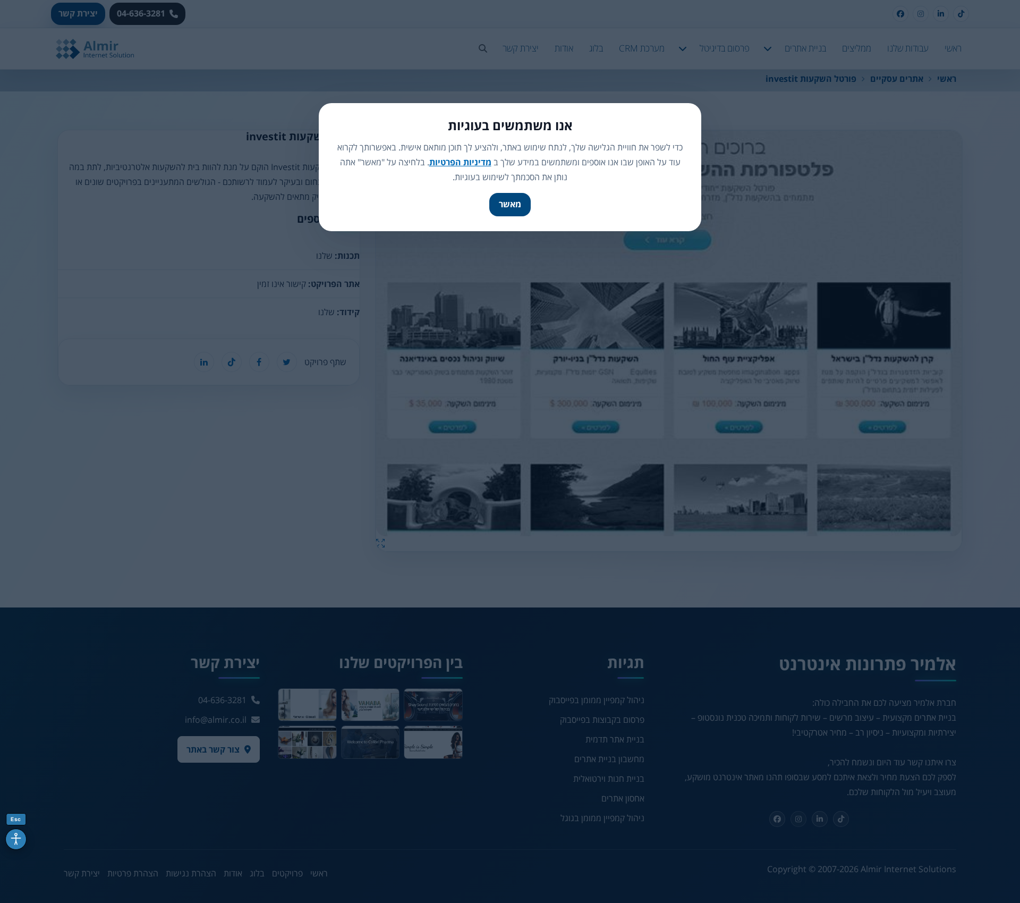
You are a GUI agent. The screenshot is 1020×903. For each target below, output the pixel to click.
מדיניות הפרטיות (460, 162)
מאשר (510, 204)
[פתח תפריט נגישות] (16, 839)
